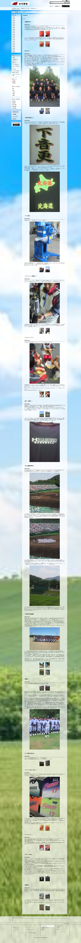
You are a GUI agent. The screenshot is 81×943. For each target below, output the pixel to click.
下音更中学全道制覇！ (29, 614)
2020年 (14, 27)
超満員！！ (27, 678)
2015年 (14, 36)
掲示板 (43, 929)
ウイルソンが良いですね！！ (31, 769)
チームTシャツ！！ (29, 834)
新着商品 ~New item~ (31, 929)
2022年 (14, 24)
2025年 (14, 18)
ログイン (52, 6)
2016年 (14, 34)
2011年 (14, 43)
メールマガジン (15, 116)
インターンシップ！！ (29, 337)
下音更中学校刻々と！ (29, 117)
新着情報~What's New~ (45, 927)
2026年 (14, 17)
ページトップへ (67, 923)
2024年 (14, 20)
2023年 (14, 22)
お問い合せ (14, 118)
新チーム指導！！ (28, 401)
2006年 (14, 51)
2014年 (14, 37)
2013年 (14, 39)
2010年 (14, 44)
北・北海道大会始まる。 (30, 753)
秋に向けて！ (27, 50)
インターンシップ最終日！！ (31, 276)
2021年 (14, 25)
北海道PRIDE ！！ (29, 21)
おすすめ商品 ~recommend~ (32, 932)
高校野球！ (27, 885)
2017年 (14, 32)
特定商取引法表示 (16, 111)
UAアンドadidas (28, 854)
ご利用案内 (14, 114)
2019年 (14, 29)
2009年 (14, 46)
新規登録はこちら (58, 6)
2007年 (14, 50)
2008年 (14, 48)
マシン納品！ (27, 215)
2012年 (14, 41)
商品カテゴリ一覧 (30, 927)
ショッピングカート (16, 929)
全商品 (14, 57)
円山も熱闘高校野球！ (29, 465)
